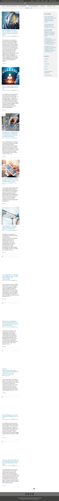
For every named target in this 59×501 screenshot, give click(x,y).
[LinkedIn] (26, 494)
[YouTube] (31, 494)
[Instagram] (33, 494)
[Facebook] (28, 494)
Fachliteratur (47, 63)
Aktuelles (46, 58)
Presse (46, 66)
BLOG (18, 36)
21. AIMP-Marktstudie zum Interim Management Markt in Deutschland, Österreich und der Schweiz (10, 180)
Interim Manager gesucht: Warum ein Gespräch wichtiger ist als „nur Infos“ (10, 416)
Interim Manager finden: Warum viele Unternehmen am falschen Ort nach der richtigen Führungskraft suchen (50, 19)
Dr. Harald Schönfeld (7, 36)
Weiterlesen (4, 63)
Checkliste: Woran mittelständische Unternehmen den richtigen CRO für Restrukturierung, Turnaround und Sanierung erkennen (50, 41)
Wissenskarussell (7, 375)
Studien (46, 68)
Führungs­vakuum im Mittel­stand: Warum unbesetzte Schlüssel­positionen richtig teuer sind (9, 227)
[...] (13, 107)
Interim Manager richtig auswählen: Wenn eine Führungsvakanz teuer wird (10, 87)
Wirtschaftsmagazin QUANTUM (48, 72)
